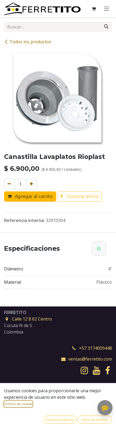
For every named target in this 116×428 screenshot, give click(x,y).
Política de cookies (18, 404)
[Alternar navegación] (106, 8)
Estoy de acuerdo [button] (95, 419)
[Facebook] (107, 370)
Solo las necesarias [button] (60, 419)
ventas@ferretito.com (90, 359)
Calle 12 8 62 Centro (32, 319)
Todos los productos (30, 42)
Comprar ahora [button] (81, 196)
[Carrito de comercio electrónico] (93, 8)
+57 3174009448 (95, 348)
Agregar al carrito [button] (33, 196)
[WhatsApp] (99, 248)
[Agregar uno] (31, 184)
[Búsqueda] (106, 27)
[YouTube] (96, 370)
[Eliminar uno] (9, 184)
